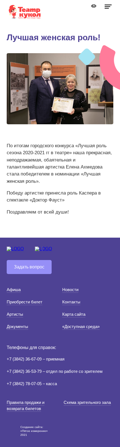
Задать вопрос (29, 267)
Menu (107, 6)
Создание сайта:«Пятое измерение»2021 (34, 430)
